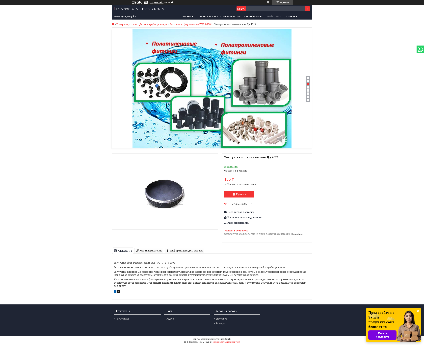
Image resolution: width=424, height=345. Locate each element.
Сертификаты (253, 16)
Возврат (221, 323)
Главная (187, 16)
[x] (118, 291)
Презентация (232, 16)
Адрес (170, 318)
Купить (241, 194)
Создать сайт (156, 2)
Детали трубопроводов (153, 24)
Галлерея (291, 16)
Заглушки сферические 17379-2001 (191, 24)
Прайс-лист (273, 16)
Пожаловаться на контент (226, 342)
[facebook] (115, 291)
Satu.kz (228, 339)
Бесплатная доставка (241, 212)
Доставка (221, 318)
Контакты (123, 318)
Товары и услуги (207, 16)
